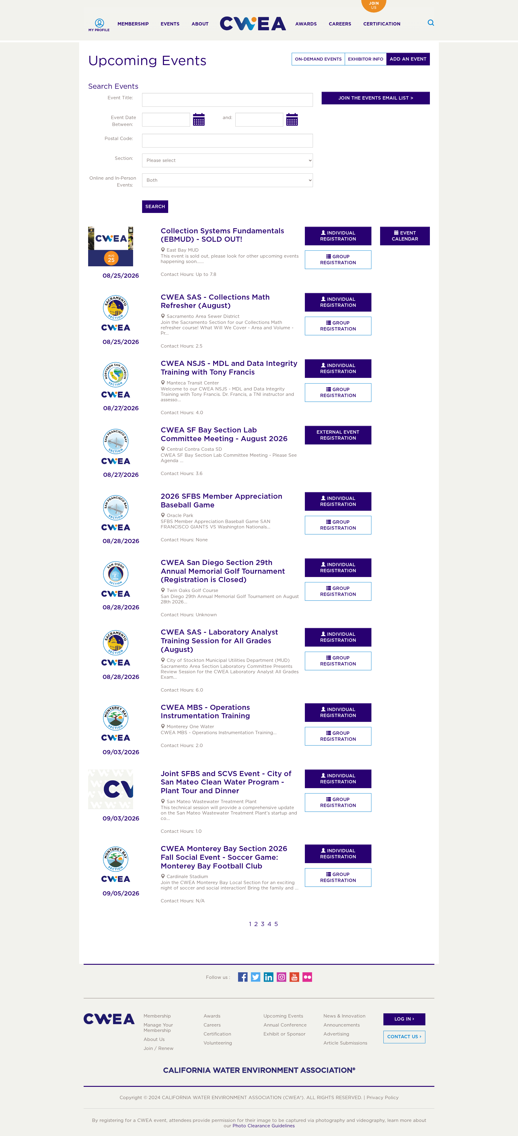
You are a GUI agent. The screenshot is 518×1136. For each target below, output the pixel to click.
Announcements (341, 1025)
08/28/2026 (121, 541)
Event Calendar (405, 236)
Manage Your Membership (158, 1027)
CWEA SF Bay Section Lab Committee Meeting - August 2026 (224, 434)
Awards (306, 24)
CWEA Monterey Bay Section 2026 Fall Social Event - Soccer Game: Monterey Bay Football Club (224, 857)
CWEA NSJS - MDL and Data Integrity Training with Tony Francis (229, 367)
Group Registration (338, 259)
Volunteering (218, 1043)
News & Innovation (344, 1016)
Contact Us (402, 1036)
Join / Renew (159, 1048)
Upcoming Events (283, 1016)
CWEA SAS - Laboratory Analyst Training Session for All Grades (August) (219, 641)
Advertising (336, 1034)
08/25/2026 (121, 275)
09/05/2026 (121, 893)
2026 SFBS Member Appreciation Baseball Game (221, 500)
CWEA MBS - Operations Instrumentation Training (205, 711)
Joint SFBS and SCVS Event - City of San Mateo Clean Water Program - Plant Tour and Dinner (226, 782)
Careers (340, 24)
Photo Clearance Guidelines (264, 1126)
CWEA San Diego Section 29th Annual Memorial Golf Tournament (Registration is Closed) (223, 571)
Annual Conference (285, 1025)
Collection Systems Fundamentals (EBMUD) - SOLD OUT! (222, 235)
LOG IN (402, 1019)
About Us (154, 1039)
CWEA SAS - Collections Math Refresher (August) (215, 301)
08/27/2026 (121, 408)
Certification (381, 24)
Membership (133, 24)
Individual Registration (338, 236)
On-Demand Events (318, 59)
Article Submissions (345, 1043)
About (200, 24)
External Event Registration (338, 435)
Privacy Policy (383, 1097)
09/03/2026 (121, 752)
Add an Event (408, 59)
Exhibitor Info (365, 59)
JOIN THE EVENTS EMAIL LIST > (375, 98)
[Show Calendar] (199, 119)
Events (170, 24)
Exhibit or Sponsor (284, 1034)
